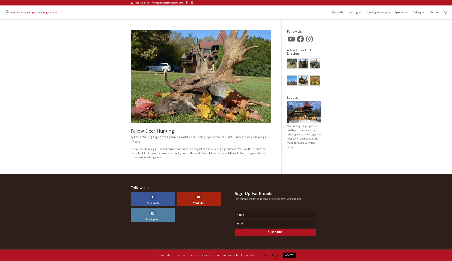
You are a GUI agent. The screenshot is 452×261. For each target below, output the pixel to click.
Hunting (353, 12)
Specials (400, 12)
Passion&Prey (142, 137)
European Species (243, 137)
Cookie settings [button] (269, 255)
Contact (435, 12)
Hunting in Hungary (378, 12)
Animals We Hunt (222, 137)
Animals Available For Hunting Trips (191, 137)
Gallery (417, 12)
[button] (292, 64)
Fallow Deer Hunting (152, 131)
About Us (337, 12)
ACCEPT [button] (289, 255)
